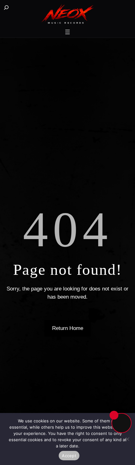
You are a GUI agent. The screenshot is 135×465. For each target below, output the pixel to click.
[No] (127, 439)
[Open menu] (67, 32)
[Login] (22, 8)
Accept (69, 455)
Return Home (67, 328)
